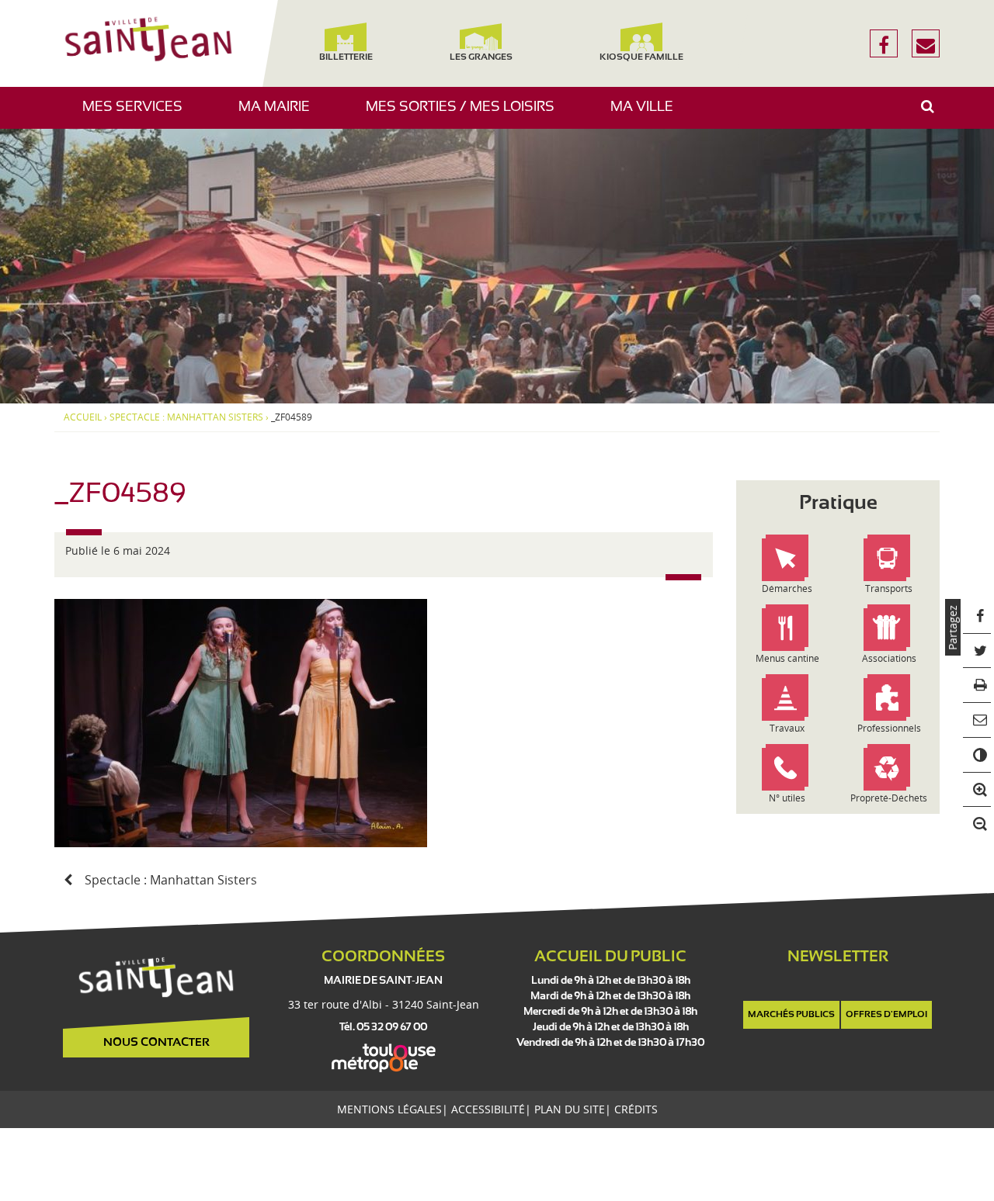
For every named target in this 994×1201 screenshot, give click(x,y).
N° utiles (787, 798)
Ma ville (647, 114)
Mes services (138, 114)
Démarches (787, 588)
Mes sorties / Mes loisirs (466, 114)
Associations (889, 658)
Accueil (83, 417)
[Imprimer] (977, 685)
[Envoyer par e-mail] (977, 720)
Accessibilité (488, 1109)
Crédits (636, 1109)
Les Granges (480, 57)
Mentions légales (389, 1109)
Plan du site (569, 1109)
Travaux (787, 728)
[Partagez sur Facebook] (977, 616)
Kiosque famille (641, 57)
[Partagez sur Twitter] (977, 650)
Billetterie (345, 57)
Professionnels (889, 728)
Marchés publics (791, 1014)
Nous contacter (156, 1042)
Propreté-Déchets (888, 798)
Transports (888, 588)
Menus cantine (787, 658)
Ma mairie (279, 114)
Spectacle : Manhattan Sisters (186, 417)
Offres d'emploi (886, 1014)
